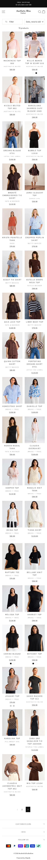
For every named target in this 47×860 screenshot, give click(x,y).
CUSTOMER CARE (23, 824)
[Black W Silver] (14, 706)
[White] (11, 540)
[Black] (36, 73)
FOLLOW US (23, 840)
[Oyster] (36, 664)
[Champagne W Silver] (11, 706)
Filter (11, 21)
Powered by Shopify (23, 858)
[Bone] (33, 73)
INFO (23, 832)
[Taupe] (14, 540)
